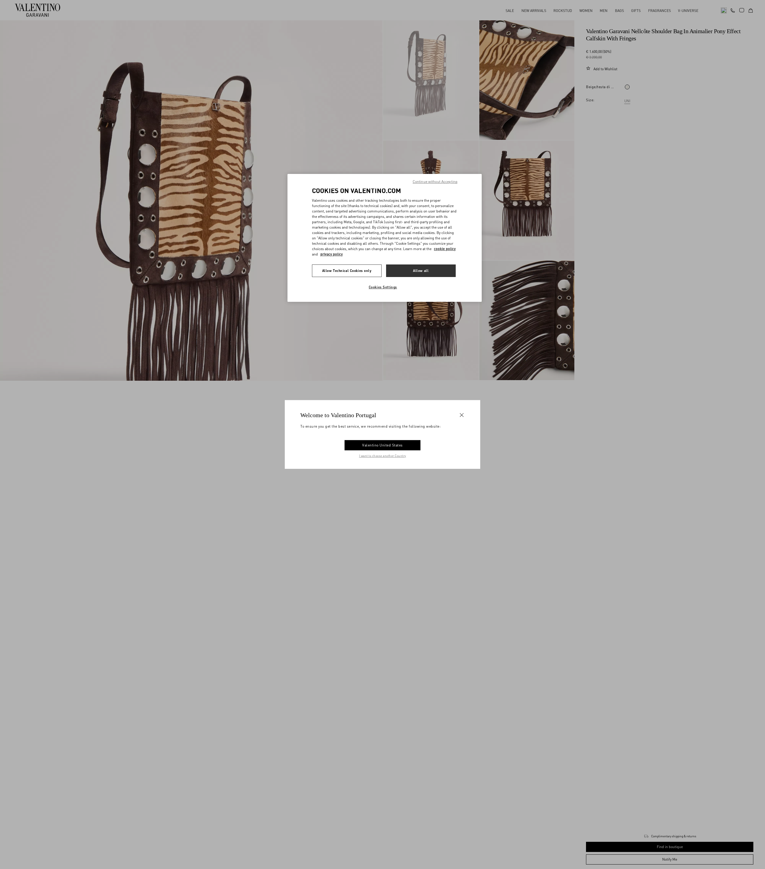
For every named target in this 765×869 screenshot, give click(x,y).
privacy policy (331, 254)
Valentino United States (382, 445)
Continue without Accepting (435, 181)
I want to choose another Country (382, 456)
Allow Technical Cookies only (347, 270)
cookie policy (445, 249)
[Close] (462, 415)
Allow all (421, 270)
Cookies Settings (383, 287)
